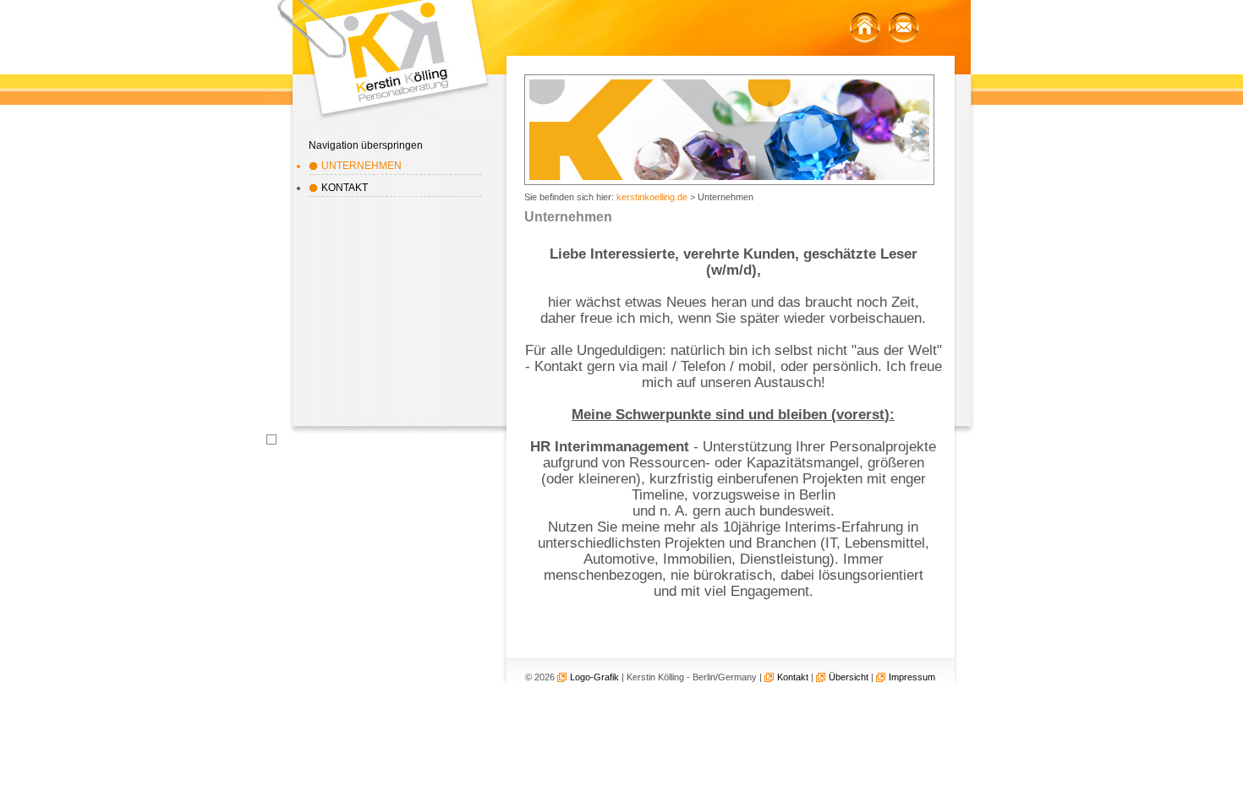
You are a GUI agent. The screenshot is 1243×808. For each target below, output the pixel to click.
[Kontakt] (904, 28)
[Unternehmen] (865, 28)
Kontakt (344, 188)
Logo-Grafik (594, 677)
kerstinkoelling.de (651, 197)
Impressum (912, 677)
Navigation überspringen (366, 145)
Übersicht (848, 677)
